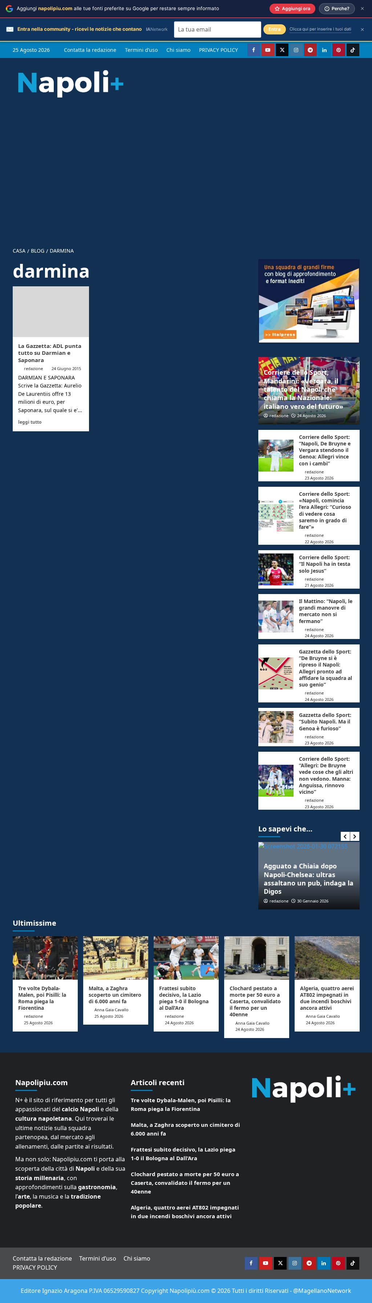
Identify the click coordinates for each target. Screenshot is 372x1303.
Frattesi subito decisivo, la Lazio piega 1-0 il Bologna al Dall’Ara (184, 998)
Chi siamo (178, 49)
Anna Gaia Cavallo (111, 1009)
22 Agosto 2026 (319, 541)
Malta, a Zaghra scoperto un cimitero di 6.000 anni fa (115, 995)
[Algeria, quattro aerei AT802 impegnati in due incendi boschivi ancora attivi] (327, 957)
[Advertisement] (186, 166)
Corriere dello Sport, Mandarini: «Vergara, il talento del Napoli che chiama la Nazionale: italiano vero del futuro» (303, 389)
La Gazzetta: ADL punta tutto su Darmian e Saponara (49, 353)
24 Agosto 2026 (311, 415)
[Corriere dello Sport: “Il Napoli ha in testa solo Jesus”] (276, 569)
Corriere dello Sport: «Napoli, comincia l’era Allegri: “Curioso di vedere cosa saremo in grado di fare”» (325, 510)
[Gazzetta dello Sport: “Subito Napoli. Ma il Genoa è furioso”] (276, 727)
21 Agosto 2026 (319, 585)
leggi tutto (29, 422)
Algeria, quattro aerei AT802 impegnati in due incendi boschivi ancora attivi (327, 998)
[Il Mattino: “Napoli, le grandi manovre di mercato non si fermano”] (276, 616)
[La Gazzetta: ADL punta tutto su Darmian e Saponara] (51, 311)
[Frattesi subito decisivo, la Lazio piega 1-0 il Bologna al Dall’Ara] (186, 957)
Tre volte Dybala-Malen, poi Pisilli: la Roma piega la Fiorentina (42, 998)
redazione (33, 368)
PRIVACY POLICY (218, 49)
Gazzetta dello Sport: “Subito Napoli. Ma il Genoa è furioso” (325, 721)
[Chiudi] (362, 8)
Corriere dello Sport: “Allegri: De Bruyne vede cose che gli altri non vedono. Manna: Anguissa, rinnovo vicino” (326, 775)
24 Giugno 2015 (66, 368)
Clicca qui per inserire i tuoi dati (320, 29)
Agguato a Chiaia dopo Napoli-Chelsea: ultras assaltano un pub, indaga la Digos (308, 879)
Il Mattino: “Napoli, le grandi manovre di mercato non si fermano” (325, 611)
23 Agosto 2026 (319, 478)
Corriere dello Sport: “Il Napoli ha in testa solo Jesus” (324, 564)
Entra (274, 29)
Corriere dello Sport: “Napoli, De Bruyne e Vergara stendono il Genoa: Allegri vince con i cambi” (325, 450)
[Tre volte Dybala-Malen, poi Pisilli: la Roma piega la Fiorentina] (45, 957)
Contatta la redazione (90, 49)
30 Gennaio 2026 (312, 901)
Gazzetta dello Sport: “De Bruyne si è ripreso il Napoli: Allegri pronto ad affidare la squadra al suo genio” (325, 668)
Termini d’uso (141, 49)
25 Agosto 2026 (38, 1022)
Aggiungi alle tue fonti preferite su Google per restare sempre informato (118, 8)
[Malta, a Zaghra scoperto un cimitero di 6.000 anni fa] (115, 957)
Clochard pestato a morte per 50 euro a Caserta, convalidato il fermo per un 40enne (255, 1001)
